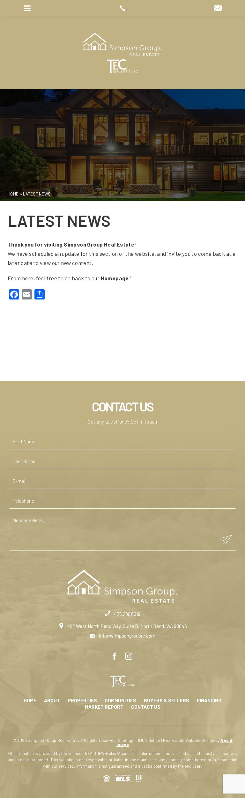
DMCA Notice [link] (148, 740)
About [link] (52, 700)
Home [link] (30, 700)
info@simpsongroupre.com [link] (126, 636)
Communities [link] (120, 700)
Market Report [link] (104, 707)
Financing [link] (209, 700)
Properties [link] (82, 700)
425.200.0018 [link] (126, 614)
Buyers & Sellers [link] (166, 700)
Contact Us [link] (145, 707)
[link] (122, 8)
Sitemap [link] (125, 740)
